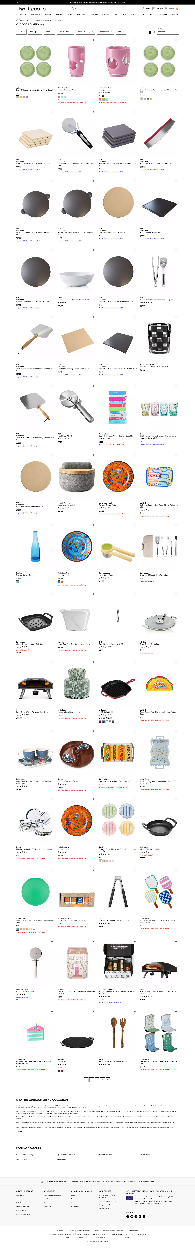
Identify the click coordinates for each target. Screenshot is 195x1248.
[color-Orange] (62, 582)
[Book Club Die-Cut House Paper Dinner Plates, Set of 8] (77, 963)
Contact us (19, 1199)
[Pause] (177, 2)
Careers (73, 1203)
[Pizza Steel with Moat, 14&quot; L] (159, 202)
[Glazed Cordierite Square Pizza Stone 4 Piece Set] (118, 133)
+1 (115, 721)
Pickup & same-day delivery (108, 1205)
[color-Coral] (107, 861)
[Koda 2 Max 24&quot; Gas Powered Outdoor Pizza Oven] (159, 963)
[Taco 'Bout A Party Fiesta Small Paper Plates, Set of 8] (159, 683)
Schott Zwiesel (106, 1117)
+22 (33, 929)
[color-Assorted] (100, 861)
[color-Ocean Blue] (110, 861)
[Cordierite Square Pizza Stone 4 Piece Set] (35, 133)
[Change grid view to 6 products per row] (154, 32)
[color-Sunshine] (103, 861)
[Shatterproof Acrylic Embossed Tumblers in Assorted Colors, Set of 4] (159, 407)
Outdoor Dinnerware (23, 1111)
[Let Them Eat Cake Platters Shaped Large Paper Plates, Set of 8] (159, 753)
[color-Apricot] (27, 929)
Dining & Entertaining (24, 1155)
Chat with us (20, 1195)
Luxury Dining (144, 1155)
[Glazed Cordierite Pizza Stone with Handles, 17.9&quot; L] (77, 202)
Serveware (61, 1159)
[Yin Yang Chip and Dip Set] (77, 753)
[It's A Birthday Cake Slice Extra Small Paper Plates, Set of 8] (35, 1033)
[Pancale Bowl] (77, 546)
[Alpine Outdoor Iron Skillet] (159, 821)
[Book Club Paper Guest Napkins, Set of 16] (118, 407)
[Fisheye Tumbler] (118, 61)
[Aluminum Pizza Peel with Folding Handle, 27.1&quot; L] (35, 407)
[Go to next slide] (174, 2)
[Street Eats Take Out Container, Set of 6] (77, 615)
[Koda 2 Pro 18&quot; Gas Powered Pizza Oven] (35, 683)
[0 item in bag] (177, 8)
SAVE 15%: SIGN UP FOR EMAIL (55, 1182)
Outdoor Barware (22, 1128)
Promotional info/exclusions (144, 1203)
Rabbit (123, 1128)
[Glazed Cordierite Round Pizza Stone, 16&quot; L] (118, 271)
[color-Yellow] (21, 97)
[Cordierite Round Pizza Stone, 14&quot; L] (35, 476)
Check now (157, 1203)
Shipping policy (21, 1210)
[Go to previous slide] (17, 2)
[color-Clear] (24, 582)
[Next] (52, 61)
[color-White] (65, 97)
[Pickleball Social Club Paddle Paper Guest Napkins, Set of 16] (159, 892)
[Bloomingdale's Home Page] (31, 9)
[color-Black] (59, 1071)
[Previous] (19, 61)
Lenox (84, 1122)
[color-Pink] (24, 97)
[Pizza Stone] (77, 1033)
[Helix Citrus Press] (118, 546)
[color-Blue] (27, 97)
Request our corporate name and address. (117, 1238)
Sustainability (75, 1207)
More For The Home (34, 20)
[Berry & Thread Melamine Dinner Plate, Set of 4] (35, 61)
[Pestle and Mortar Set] (77, 476)
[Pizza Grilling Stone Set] (159, 615)
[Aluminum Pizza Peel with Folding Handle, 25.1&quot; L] (35, 338)
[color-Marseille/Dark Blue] (103, 722)
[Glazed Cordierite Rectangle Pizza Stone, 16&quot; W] (118, 338)
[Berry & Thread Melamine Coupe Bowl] (77, 271)
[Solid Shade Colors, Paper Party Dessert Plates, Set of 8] (35, 892)
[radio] (17, 96)
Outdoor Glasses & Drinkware (25, 1117)
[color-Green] (18, 97)
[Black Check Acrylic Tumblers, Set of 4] (159, 338)
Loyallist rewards (49, 1199)
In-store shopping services (107, 1201)
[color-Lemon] (30, 929)
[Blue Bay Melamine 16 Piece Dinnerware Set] (35, 821)
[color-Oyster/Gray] (113, 722)
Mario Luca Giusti (92, 1117)
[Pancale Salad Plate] (77, 821)
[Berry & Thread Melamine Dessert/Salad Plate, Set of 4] (159, 61)
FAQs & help (20, 1203)
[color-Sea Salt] (110, 722)
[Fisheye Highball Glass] (77, 61)
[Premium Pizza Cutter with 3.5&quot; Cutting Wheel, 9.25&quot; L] (77, 133)
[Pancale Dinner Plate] (118, 476)
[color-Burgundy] (62, 1071)
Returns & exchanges (23, 1207)
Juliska (79, 1122)
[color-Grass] (18, 929)
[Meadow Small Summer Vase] (77, 683)
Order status (48, 1203)
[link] (35, 92)
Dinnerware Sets (105, 1155)
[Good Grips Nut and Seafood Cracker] (118, 892)
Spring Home (21, 1159)
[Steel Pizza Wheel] (77, 407)
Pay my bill (47, 1207)
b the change (75, 1199)
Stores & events (104, 1209)
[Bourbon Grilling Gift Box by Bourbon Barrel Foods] (118, 963)
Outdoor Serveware (22, 1122)
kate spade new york (76, 1111)
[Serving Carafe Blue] (35, 546)
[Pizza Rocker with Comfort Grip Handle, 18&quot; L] (159, 133)
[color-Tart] (21, 929)
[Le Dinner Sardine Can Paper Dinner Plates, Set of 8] (159, 476)
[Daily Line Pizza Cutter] (35, 963)
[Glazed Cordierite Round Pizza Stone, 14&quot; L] (35, 271)
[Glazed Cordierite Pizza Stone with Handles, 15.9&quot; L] (35, 202)
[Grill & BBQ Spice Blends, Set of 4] (77, 892)
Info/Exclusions (148, 1182)
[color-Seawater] (62, 97)
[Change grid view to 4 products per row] (150, 32)
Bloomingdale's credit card (52, 1195)
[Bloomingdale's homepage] (17, 20)
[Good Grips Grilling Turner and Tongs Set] (159, 271)
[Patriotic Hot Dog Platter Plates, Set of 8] (118, 753)
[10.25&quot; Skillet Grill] (118, 683)
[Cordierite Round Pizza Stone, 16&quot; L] (118, 202)
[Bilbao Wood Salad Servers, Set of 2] (118, 1033)
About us (74, 1195)
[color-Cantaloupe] (24, 929)
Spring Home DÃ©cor (66, 1155)
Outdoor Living (48, 20)
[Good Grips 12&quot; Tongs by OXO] (118, 615)
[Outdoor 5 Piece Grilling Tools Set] (159, 546)
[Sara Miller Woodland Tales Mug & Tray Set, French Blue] (35, 753)
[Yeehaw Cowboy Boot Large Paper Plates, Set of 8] (159, 1033)
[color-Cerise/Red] (100, 722)
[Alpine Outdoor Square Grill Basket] (35, 615)
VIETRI (67, 1111)
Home (22, 20)
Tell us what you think (23, 1214)
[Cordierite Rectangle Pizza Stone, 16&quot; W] (77, 338)
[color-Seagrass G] (113, 861)
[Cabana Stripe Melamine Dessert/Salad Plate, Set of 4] (118, 821)
